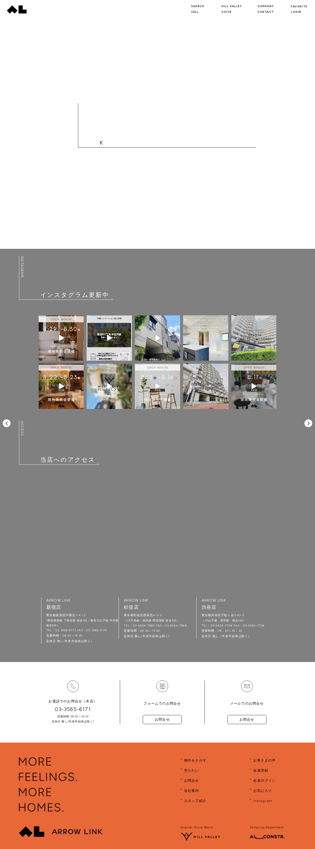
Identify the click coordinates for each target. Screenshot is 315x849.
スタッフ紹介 (195, 801)
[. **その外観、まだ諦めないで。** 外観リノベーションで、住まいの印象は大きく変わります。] (109, 338)
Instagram (262, 801)
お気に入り (262, 791)
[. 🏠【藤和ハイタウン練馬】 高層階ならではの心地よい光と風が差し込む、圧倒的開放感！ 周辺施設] (254, 338)
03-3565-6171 (73, 709)
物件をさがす (195, 760)
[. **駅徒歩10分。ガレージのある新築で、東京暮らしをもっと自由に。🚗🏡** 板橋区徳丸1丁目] (157, 338)
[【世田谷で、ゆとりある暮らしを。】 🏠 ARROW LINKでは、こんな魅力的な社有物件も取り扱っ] (109, 386)
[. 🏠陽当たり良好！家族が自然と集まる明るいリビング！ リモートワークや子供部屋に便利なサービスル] (205, 338)
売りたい (191, 770)
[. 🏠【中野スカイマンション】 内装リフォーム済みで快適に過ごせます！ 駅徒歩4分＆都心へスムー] (205, 386)
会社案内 (191, 791)
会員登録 (260, 770)
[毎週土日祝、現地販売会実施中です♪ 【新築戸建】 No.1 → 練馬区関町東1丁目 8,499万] (61, 386)
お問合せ (162, 719)
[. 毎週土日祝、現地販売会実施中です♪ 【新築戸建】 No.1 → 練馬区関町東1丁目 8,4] (61, 338)
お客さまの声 (264, 760)
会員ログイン (264, 781)
